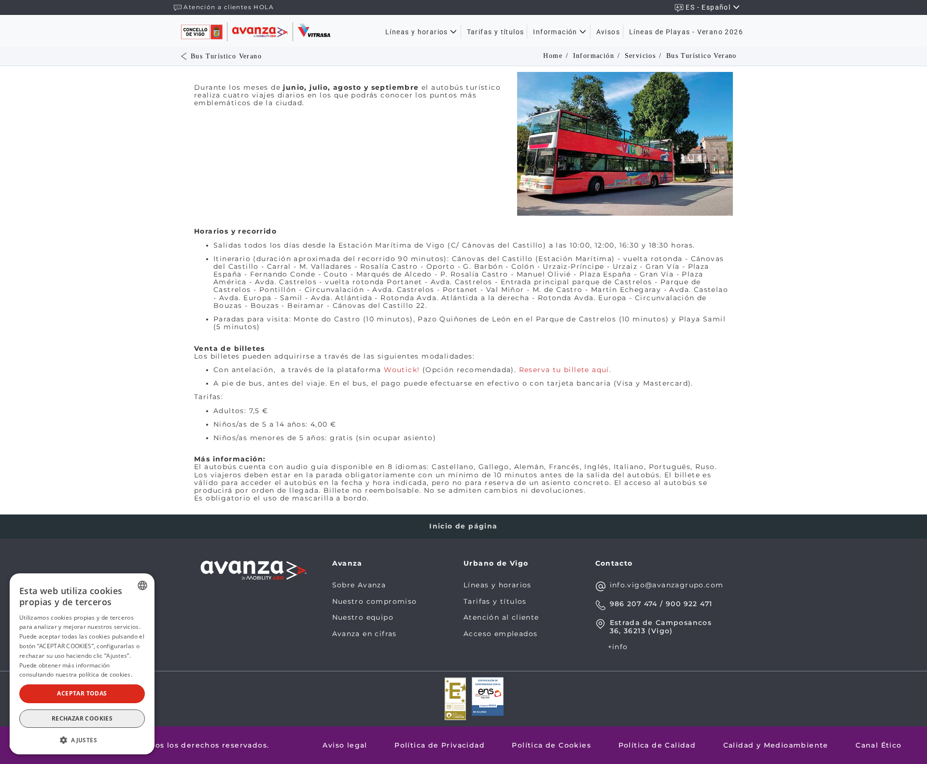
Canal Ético (878, 745)
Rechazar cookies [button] (82, 718)
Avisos (608, 32)
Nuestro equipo (363, 617)
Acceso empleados (500, 633)
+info (618, 646)
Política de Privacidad (439, 745)
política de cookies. (105, 674)
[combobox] (142, 585)
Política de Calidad (657, 745)
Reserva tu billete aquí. (565, 370)
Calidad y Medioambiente (776, 745)
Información (556, 32)
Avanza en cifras (364, 633)
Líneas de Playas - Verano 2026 (686, 32)
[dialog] (82, 663)
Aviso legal (345, 745)
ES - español (709, 7)
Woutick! (402, 370)
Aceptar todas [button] (82, 693)
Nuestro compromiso (374, 601)
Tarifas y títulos (495, 32)
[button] (82, 739)
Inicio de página (463, 526)
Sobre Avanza (359, 585)
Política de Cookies (551, 745)
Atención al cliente (501, 617)
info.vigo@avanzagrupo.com (667, 585)
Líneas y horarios (417, 32)
